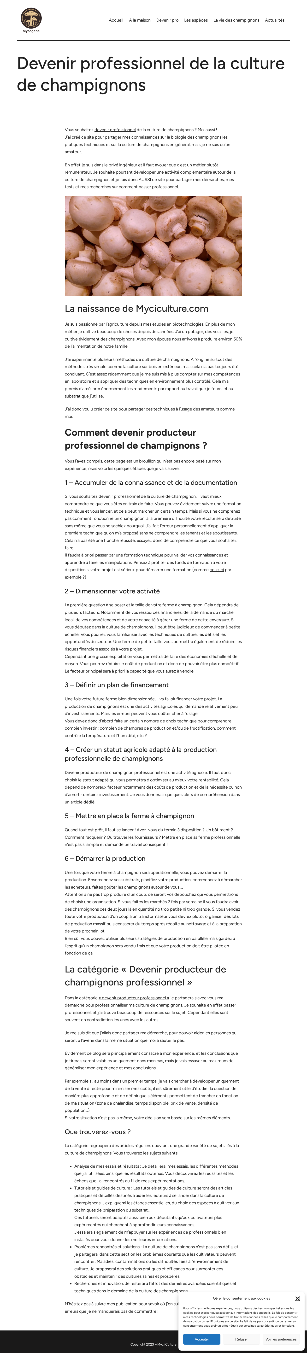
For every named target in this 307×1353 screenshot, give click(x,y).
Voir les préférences (281, 1339)
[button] (297, 1298)
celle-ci (217, 569)
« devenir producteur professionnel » (134, 998)
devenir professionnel (115, 129)
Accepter (202, 1339)
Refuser (241, 1339)
